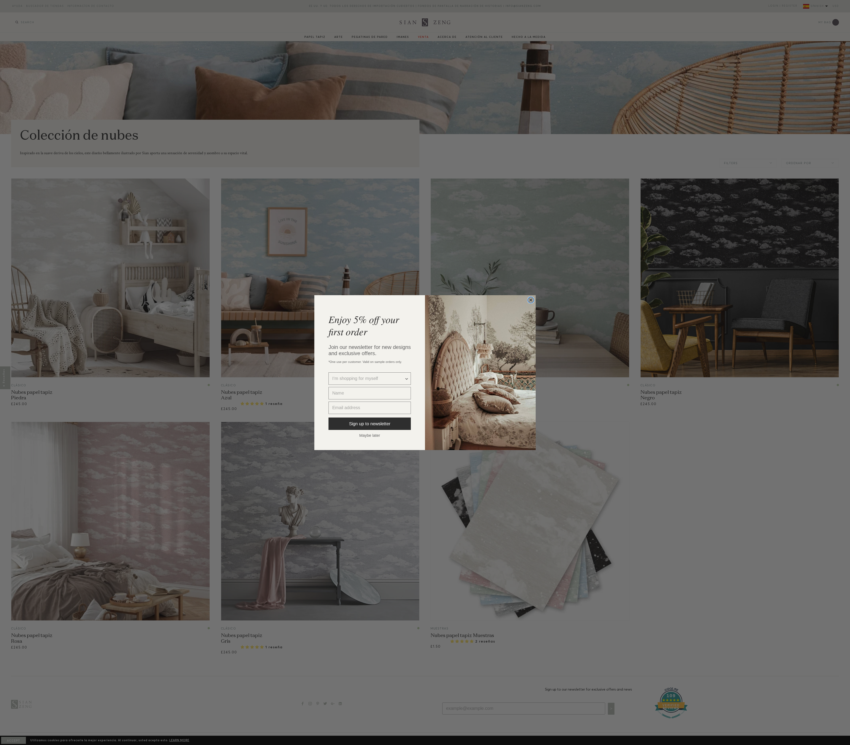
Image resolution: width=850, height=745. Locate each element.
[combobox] (368, 379)
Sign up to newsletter (369, 423)
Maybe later (369, 435)
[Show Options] (406, 379)
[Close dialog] (531, 300)
